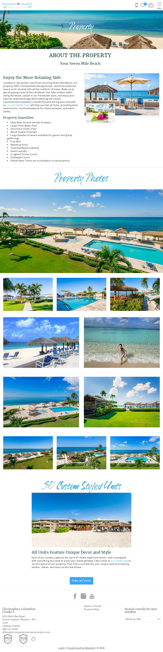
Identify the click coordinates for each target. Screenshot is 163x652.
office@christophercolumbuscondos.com (26, 632)
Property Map (91, 609)
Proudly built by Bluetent (81, 648)
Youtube (92, 596)
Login (61, 648)
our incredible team (18, 105)
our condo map (119, 560)
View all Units (81, 581)
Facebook (75, 596)
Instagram (83, 596)
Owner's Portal (92, 606)
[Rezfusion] (33, 639)
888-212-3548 (10, 629)
